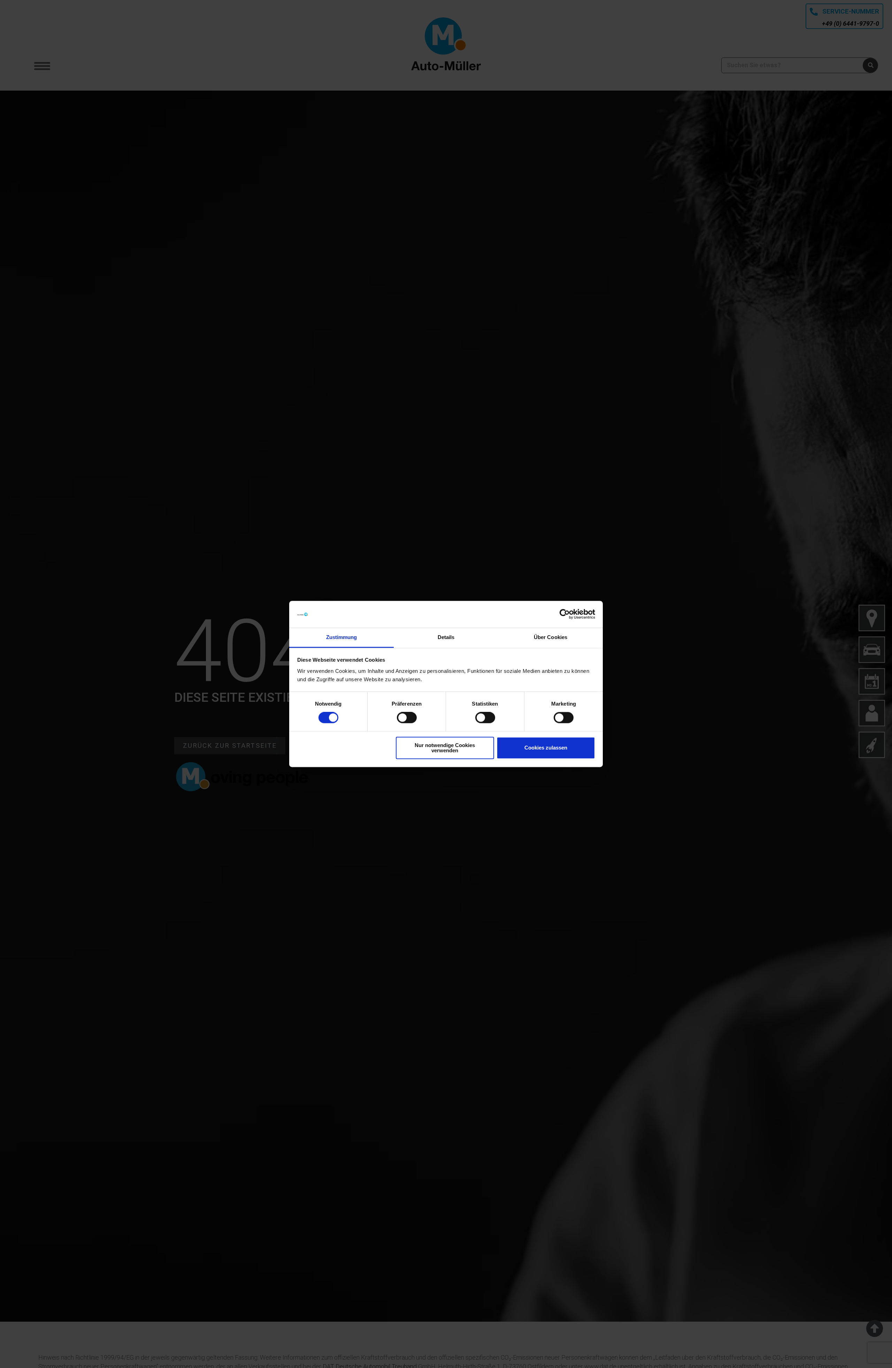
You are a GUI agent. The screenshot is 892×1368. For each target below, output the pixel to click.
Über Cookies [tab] (550, 637)
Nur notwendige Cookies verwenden (445, 747)
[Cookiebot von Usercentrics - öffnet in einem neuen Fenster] (564, 614)
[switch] (407, 717)
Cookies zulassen (545, 748)
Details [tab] (446, 637)
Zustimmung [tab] (341, 637)
